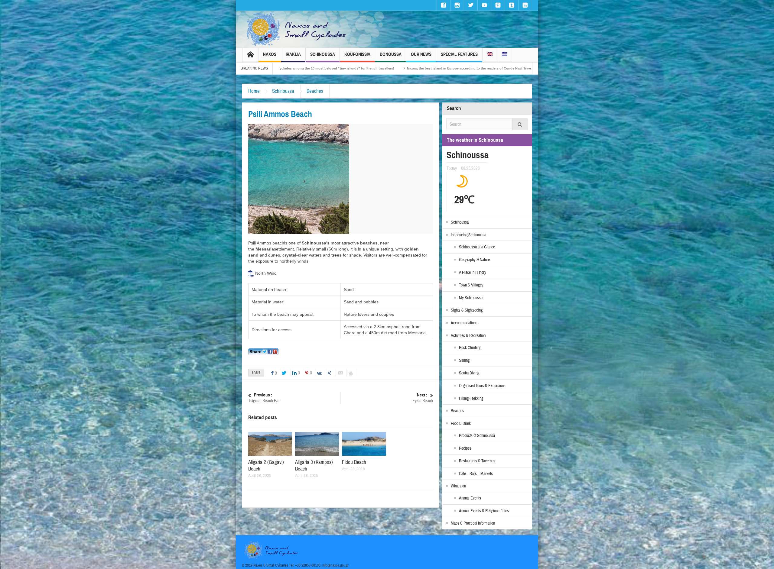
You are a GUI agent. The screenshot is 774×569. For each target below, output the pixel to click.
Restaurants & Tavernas (477, 461)
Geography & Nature (474, 260)
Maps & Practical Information (473, 523)
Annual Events (470, 498)
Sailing (464, 360)
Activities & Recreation (468, 335)
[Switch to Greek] (504, 55)
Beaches (315, 91)
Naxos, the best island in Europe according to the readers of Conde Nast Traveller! (373, 68)
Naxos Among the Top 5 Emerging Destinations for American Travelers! (508, 68)
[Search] (520, 124)
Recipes (465, 448)
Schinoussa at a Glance (477, 247)
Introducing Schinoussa (468, 235)
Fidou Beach (354, 462)
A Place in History (472, 272)
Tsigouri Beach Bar (264, 398)
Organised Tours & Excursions (482, 386)
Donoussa (391, 54)
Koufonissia (357, 54)
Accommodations (464, 323)
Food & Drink (461, 423)
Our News (421, 54)
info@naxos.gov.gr (335, 565)
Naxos (269, 54)
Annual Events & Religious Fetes (484, 511)
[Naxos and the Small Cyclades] (296, 29)
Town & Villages (471, 285)
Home (254, 91)
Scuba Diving (469, 373)
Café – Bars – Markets (476, 474)
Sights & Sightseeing (467, 310)
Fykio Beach (422, 398)
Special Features (459, 54)
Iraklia (293, 54)
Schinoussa (322, 54)
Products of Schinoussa (477, 435)
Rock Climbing (470, 348)
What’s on (458, 486)
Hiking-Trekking (471, 398)
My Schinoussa (471, 298)
